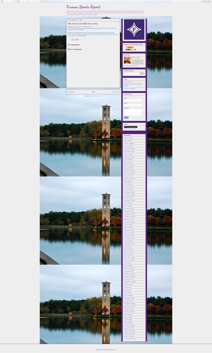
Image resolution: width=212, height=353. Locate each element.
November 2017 (128, 333)
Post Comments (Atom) (96, 96)
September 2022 (128, 222)
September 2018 (128, 311)
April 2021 (126, 246)
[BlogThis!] (73, 39)
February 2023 (128, 208)
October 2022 (127, 219)
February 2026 (128, 143)
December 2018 (128, 303)
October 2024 (127, 176)
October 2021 (127, 241)
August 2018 (127, 314)
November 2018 (128, 306)
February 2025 (128, 165)
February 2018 (128, 325)
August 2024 (127, 181)
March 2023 (127, 206)
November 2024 (128, 173)
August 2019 (127, 284)
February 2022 (128, 230)
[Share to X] (75, 39)
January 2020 (127, 271)
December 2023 (128, 192)
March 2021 (127, 249)
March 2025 (127, 162)
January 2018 (127, 328)
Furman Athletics (128, 81)
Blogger (114, 349)
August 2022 (127, 224)
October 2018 (127, 309)
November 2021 (128, 238)
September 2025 (128, 157)
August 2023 (127, 203)
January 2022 (127, 233)
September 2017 (128, 339)
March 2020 (127, 265)
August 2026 (127, 138)
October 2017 (127, 336)
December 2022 (128, 214)
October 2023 (127, 197)
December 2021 (128, 235)
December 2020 (128, 257)
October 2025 (127, 154)
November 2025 (128, 151)
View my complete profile (130, 65)
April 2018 (126, 319)
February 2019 (128, 298)
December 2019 (128, 273)
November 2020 (128, 260)
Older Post (115, 92)
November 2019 (128, 276)
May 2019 (126, 290)
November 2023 (128, 195)
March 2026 (127, 140)
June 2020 (127, 263)
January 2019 (127, 301)
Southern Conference (129, 88)
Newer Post (71, 92)
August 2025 (127, 159)
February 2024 (128, 186)
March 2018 (127, 322)
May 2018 (126, 317)
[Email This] (71, 39)
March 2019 (127, 295)
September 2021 (128, 243)
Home (93, 92)
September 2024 (128, 178)
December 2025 (128, 148)
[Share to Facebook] (76, 39)
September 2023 (128, 200)
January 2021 (127, 254)
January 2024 (127, 189)
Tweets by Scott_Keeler (130, 128)
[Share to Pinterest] (78, 39)
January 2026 (127, 146)
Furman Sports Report (83, 6)
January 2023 (127, 211)
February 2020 (128, 268)
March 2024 (127, 184)
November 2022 (128, 216)
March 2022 (127, 227)
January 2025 (127, 168)
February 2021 (128, 252)
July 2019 (126, 287)
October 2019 (127, 279)
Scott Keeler (136, 57)
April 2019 (126, 292)
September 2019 (128, 281)
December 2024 (128, 170)
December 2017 (128, 330)
